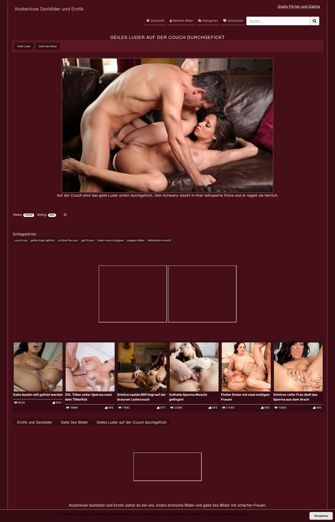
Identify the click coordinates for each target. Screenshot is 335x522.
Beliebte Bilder (182, 20)
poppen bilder (135, 240)
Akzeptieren (321, 515)
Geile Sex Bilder (48, 46)
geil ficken (87, 240)
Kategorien (210, 20)
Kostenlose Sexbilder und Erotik (49, 9)
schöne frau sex (68, 240)
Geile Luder (24, 46)
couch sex (20, 240)
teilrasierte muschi (159, 240)
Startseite (157, 20)
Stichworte (235, 20)
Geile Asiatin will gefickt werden (38, 394)
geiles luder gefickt (43, 240)
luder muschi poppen (111, 240)
